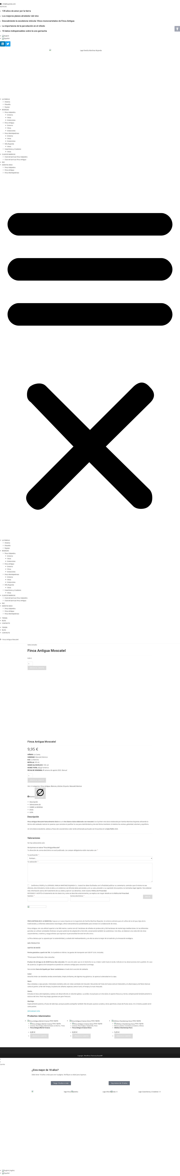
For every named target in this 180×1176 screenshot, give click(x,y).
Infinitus (141, 1026)
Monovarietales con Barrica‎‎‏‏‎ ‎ (52, 1026)
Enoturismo (11, 120)
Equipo (7, 107)
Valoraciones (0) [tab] (35, 804)
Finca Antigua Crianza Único (82, 1028)
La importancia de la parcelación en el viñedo (23, 26)
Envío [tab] (31, 810)
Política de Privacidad (99, 891)
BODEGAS (5, 110)
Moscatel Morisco (76, 786)
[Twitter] (7, 43)
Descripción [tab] (34, 802)
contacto (85, 969)
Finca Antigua (9, 123)
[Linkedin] (2, 43)
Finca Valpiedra (10, 112)
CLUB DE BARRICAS (8, 154)
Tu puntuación (33, 855)
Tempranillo (89, 1026)
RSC (3, 162)
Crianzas (32, 1026)
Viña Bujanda (9, 144)
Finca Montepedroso (12, 133)
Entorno (10, 115)
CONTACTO (6, 623)
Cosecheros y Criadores (13, 149)
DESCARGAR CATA (34, 1011)
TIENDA (4, 618)
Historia (7, 102)
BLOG (4, 621)
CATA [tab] (31, 812)
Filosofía (7, 104)
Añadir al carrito (37, 668)
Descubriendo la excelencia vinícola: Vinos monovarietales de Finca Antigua (38, 21)
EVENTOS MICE (7, 165)
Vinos (9, 118)
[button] (90, 356)
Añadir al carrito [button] (39, 1036)
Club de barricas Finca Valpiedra (16, 157)
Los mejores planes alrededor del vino (20, 16)
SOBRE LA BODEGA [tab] (36, 807)
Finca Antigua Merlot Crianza (40, 1028)
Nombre (31, 896)
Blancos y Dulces (56, 786)
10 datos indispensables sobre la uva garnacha (24, 31)
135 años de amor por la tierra (16, 11)
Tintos (63, 1026)
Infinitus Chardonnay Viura (123, 1028)
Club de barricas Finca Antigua (15, 160)
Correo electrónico (77, 896)
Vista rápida (53, 1021)
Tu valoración (33, 862)
